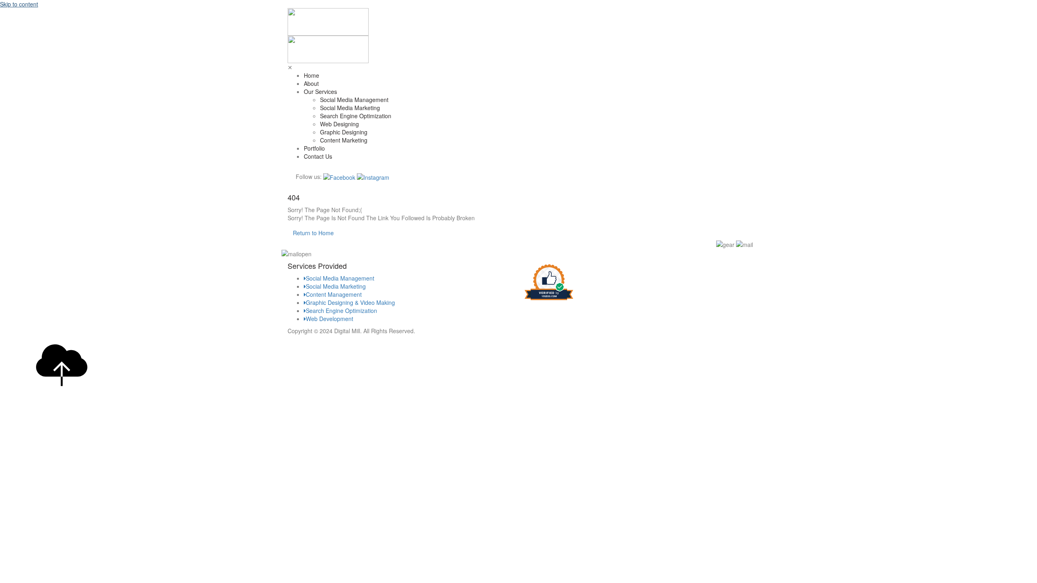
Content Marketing (343, 140)
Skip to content (19, 4)
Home (311, 75)
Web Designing (339, 124)
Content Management (334, 294)
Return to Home (313, 233)
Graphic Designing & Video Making (350, 302)
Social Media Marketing (350, 108)
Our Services (320, 91)
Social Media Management (354, 100)
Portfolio (314, 148)
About (311, 83)
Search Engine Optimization (355, 116)
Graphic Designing (343, 132)
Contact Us (318, 156)
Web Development (329, 319)
